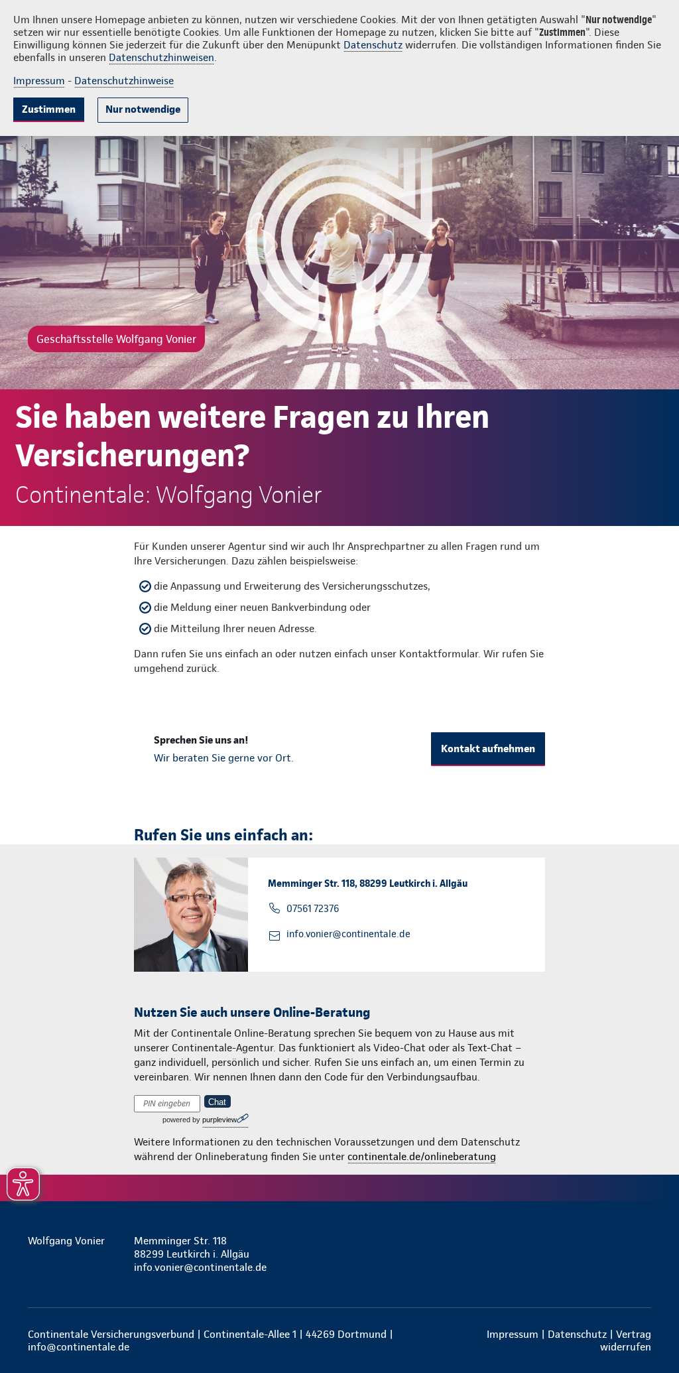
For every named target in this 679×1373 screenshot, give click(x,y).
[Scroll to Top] (613, 647)
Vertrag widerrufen (625, 1340)
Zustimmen (49, 109)
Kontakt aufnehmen (488, 748)
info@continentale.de (78, 1346)
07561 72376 (312, 909)
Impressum (39, 80)
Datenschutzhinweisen (161, 57)
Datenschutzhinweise (124, 80)
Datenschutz (372, 44)
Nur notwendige (142, 109)
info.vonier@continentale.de (348, 934)
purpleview (219, 1120)
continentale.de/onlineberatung (421, 1156)
